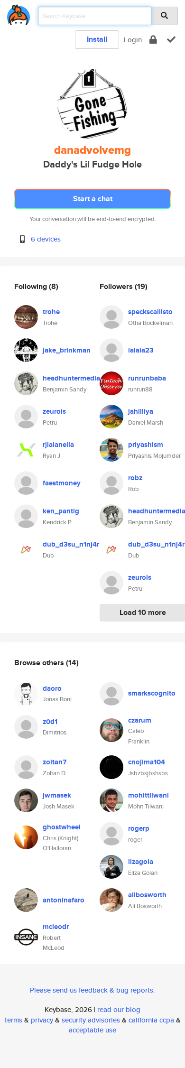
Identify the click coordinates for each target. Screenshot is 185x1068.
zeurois (54, 411)
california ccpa (151, 1020)
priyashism (145, 444)
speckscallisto (150, 311)
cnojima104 (146, 762)
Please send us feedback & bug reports (91, 990)
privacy (42, 1020)
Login (133, 40)
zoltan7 (54, 762)
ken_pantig (61, 511)
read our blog (118, 1009)
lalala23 (141, 350)
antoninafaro (63, 900)
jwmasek (57, 795)
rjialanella (58, 444)
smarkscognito (152, 693)
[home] (18, 13)
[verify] (171, 40)
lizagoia (140, 861)
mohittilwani (148, 795)
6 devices (46, 239)
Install (97, 39)
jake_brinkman (67, 350)
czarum (139, 720)
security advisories (91, 1020)
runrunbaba (147, 378)
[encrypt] (153, 40)
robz (135, 478)
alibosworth (147, 895)
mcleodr (56, 926)
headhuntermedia (71, 378)
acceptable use (92, 1030)
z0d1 (50, 721)
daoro (52, 688)
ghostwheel (62, 827)
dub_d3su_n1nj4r (71, 544)
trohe (51, 311)
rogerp (138, 828)
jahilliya (140, 411)
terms (13, 1020)
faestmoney (62, 483)
